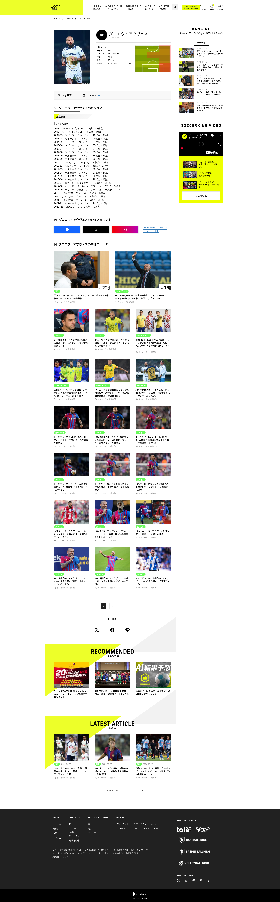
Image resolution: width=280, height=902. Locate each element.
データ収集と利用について (63, 853)
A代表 (55, 829)
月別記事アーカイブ (60, 857)
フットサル (74, 836)
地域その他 (74, 840)
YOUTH (164, 7)
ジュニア (92, 833)
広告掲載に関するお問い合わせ (98, 850)
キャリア (67, 95)
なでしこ (56, 838)
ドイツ (143, 824)
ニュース (91, 95)
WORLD (150, 7)
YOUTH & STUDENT (98, 818)
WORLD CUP (114, 7)
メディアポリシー (84, 853)
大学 (90, 829)
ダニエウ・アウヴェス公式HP (155, 230)
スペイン (154, 824)
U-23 (54, 833)
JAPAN (97, 7)
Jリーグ (72, 824)
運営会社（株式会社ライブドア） (126, 853)
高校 (90, 824)
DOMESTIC (134, 7)
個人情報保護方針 (120, 850)
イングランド (122, 824)
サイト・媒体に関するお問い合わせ (67, 850)
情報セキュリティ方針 (140, 850)
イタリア (134, 824)
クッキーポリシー (102, 853)
